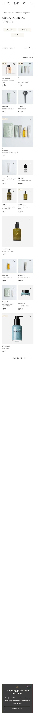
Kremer (10, 29)
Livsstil (11, 13)
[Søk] (8, 3)
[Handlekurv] (31, 3)
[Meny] (3, 3)
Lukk (29, 687)
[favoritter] (24, 3)
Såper (17, 35)
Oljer (24, 29)
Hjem (5, 13)
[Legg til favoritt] (13, 64)
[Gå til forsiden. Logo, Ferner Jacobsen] (16, 3)
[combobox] (9, 48)
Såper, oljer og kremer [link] (23, 13)
